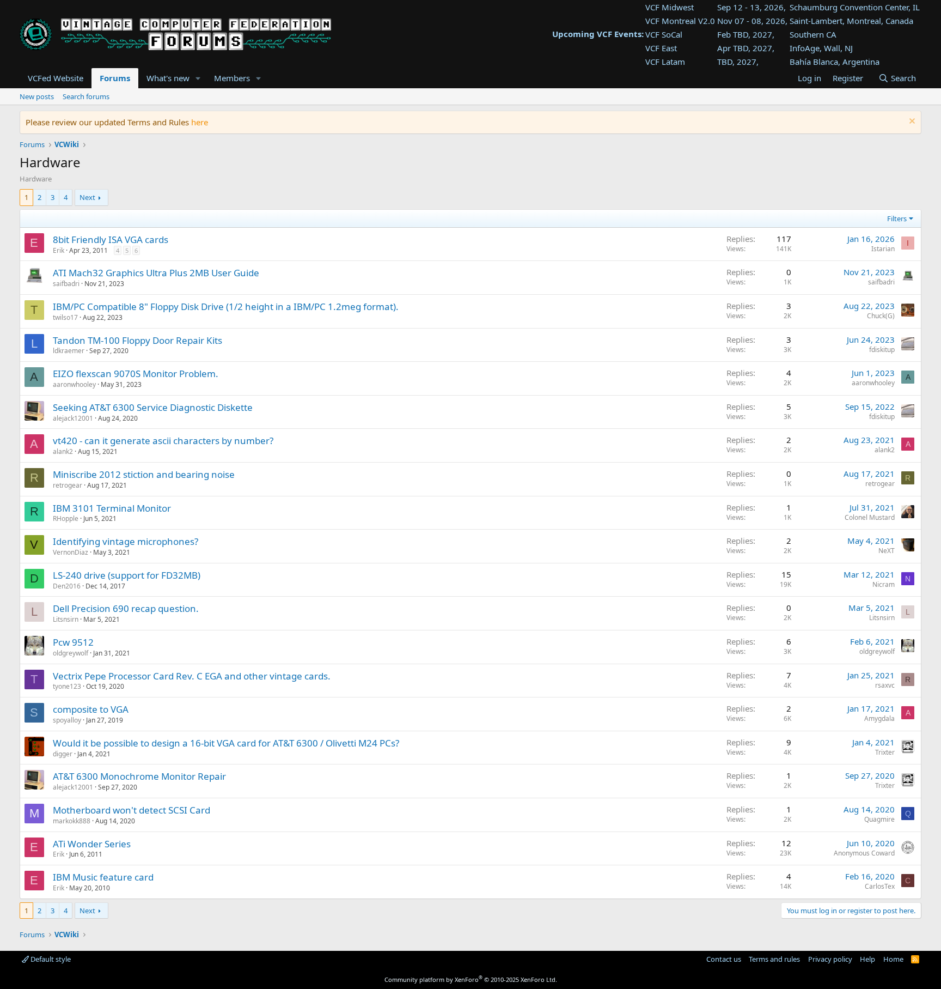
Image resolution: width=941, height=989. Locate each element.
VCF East (661, 48)
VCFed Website (55, 77)
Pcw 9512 (73, 642)
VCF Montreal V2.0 (680, 20)
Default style (50, 959)
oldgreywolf (70, 653)
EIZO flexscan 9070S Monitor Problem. (135, 373)
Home (893, 959)
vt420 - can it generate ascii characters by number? (163, 440)
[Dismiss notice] (910, 122)
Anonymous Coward (864, 853)
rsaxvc (885, 685)
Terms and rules (774, 959)
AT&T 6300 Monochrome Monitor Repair (139, 776)
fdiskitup (882, 349)
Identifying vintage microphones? (125, 541)
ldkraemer (68, 350)
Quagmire (879, 819)
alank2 (63, 451)
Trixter (885, 752)
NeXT (886, 550)
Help (867, 959)
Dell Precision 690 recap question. (126, 608)
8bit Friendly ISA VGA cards (110, 239)
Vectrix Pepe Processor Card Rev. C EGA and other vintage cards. (192, 676)
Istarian (883, 248)
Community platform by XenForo (470, 979)
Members (232, 77)
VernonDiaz (70, 552)
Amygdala (879, 718)
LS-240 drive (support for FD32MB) (126, 575)
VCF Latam (665, 61)
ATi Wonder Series (92, 844)
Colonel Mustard (870, 517)
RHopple (65, 518)
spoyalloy (67, 720)
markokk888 (71, 821)
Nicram (883, 584)
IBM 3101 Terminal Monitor (112, 508)
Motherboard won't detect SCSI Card (131, 810)
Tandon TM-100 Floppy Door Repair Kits (137, 340)
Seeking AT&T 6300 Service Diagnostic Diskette (153, 407)
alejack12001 (73, 418)
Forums (115, 77)
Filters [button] (897, 218)
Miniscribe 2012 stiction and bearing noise (144, 474)
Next (87, 197)
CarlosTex (880, 886)
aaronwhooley (74, 384)
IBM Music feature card (103, 877)
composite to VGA (91, 709)
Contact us (723, 959)
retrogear (67, 485)
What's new (168, 77)
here (199, 122)
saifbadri (66, 283)
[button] (198, 78)
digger (62, 754)
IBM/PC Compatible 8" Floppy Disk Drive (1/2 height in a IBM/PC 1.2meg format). (226, 306)
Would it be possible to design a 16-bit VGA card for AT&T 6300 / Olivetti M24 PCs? (226, 743)
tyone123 (67, 686)
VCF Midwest (669, 7)
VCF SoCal (663, 34)
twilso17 (65, 317)
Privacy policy (830, 959)
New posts (37, 96)
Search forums (86, 96)
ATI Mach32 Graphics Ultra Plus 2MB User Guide (156, 272)
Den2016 (67, 586)
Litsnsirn (65, 619)
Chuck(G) (881, 315)
